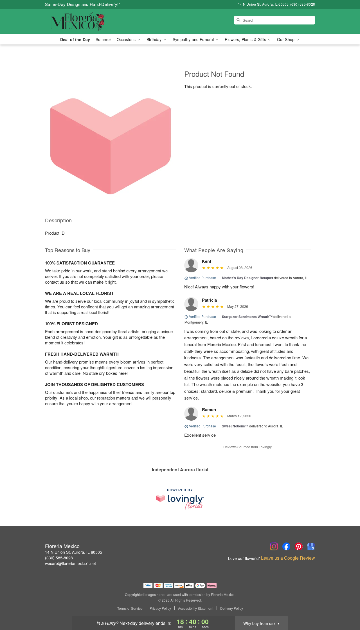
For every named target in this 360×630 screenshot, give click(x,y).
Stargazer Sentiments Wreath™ (247, 316)
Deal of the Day (75, 39)
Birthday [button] (155, 39)
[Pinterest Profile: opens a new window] (299, 546)
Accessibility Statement (195, 608)
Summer (103, 39)
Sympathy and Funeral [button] (194, 39)
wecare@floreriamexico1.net (70, 563)
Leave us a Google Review (288, 558)
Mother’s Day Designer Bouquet (247, 277)
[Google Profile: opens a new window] (311, 546)
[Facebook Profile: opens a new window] (286, 546)
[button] (345, 606)
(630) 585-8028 (59, 558)
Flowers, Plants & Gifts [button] (246, 39)
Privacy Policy (160, 608)
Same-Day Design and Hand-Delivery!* (82, 4)
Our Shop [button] (286, 39)
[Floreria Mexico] (85, 21)
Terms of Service (130, 608)
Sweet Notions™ (235, 426)
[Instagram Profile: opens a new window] (274, 546)
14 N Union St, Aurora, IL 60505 (73, 552)
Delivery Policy (231, 608)
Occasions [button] (127, 39)
